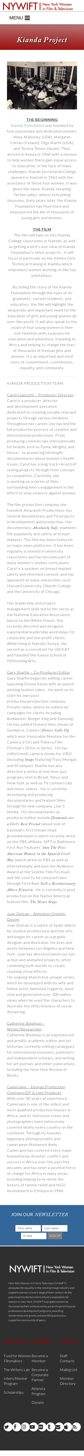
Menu (16, 17)
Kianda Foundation (27, 125)
